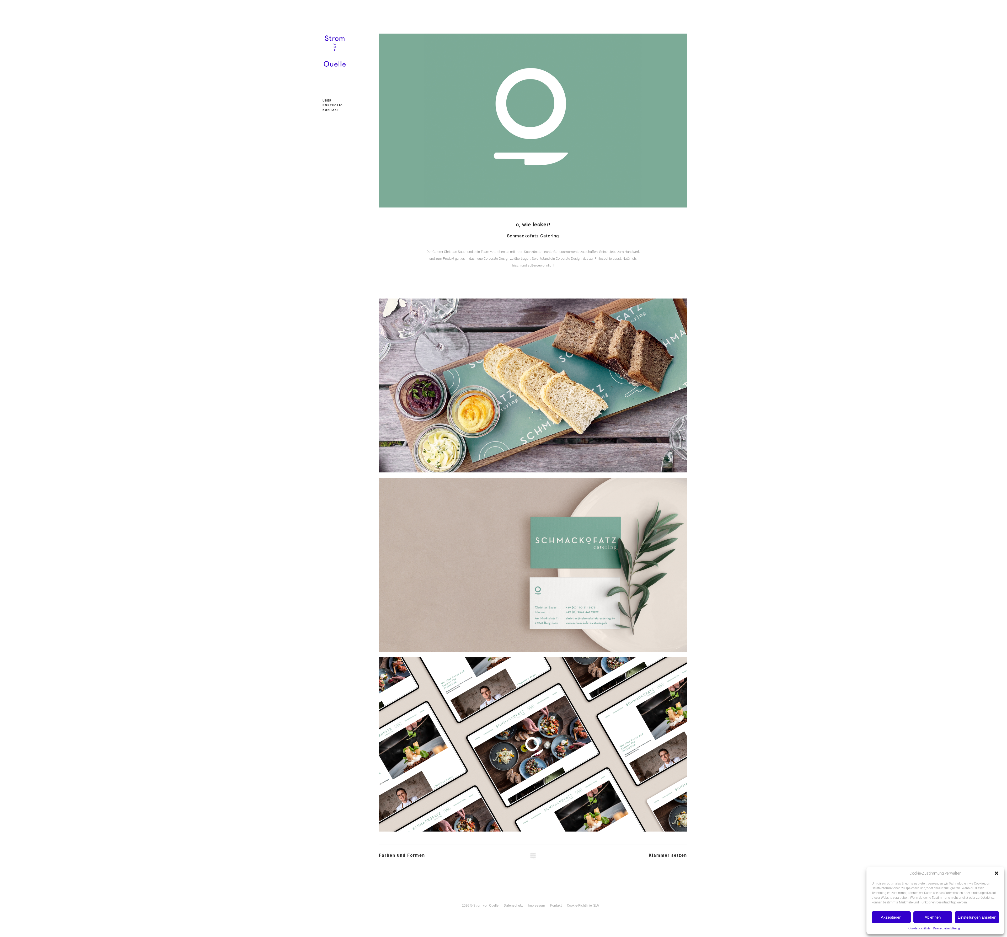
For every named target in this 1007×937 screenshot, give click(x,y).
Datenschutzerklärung (946, 928)
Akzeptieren (891, 917)
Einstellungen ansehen (977, 917)
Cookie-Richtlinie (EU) (583, 905)
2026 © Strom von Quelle (480, 905)
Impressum (536, 905)
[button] (996, 873)
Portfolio (333, 105)
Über (327, 100)
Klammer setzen (668, 855)
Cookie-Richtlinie (919, 928)
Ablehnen (933, 917)
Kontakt (331, 110)
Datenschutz (513, 905)
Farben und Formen (402, 855)
